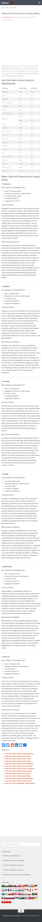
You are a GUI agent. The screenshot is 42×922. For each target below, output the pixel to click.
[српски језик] (16, 899)
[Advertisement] (21, 43)
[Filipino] (29, 899)
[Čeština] (16, 887)
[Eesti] (35, 887)
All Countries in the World (11, 916)
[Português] (35, 895)
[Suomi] (6, 891)
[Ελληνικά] (29, 887)
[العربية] (3, 887)
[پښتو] (32, 895)
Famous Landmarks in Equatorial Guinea (16, 875)
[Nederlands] (22, 895)
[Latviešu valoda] (13, 895)
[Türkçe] (32, 899)
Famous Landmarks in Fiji (11, 856)
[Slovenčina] (9, 899)
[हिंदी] (16, 891)
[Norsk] (19, 895)
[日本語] (32, 891)
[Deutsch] (26, 887)
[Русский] (6, 899)
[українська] (35, 899)
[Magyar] (22, 891)
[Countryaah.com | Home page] (9, 2)
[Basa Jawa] (35, 891)
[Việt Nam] (3, 903)
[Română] (3, 899)
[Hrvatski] (19, 891)
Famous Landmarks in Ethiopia (13, 860)
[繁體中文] (9, 903)
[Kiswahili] (22, 899)
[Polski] (29, 895)
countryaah (7, 17)
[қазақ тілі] (3, 895)
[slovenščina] (13, 899)
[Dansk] (22, 887)
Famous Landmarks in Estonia (13, 865)
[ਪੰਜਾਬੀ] (26, 895)
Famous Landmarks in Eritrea (13, 870)
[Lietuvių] (9, 895)
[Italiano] (29, 891)
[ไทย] (26, 899)
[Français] (9, 891)
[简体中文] (6, 903)
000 (3, 8)
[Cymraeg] (19, 887)
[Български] (6, 887)
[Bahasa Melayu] (16, 895)
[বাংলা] (9, 887)
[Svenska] (19, 899)
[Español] (32, 887)
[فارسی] (3, 891)
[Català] (13, 887)
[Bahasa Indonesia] (26, 891)
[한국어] (6, 895)
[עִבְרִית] (13, 891)
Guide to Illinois (11, 8)
